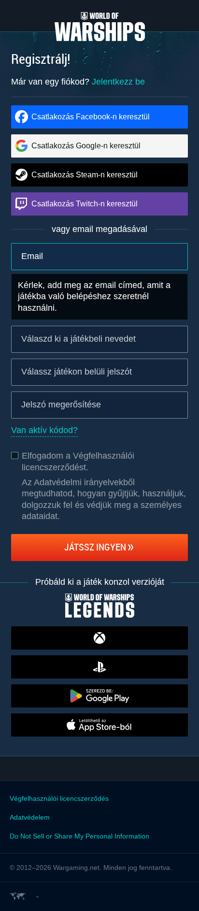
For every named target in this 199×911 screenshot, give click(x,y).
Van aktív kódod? (44, 430)
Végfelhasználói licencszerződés (59, 798)
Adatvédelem (30, 817)
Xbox (99, 638)
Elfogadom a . (78, 461)
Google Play (99, 696)
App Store (99, 725)
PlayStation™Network (99, 667)
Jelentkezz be (118, 82)
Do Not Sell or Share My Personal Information (79, 836)
